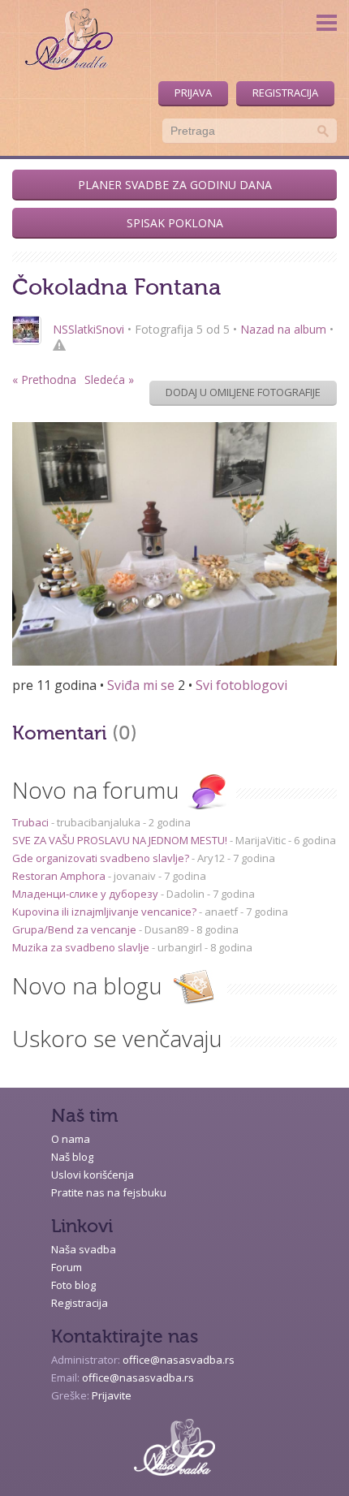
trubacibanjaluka (98, 822)
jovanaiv (135, 876)
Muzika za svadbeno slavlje (82, 947)
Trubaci (31, 822)
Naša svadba (83, 1249)
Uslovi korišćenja (92, 1174)
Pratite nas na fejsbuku (108, 1192)
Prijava (193, 92)
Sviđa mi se (140, 685)
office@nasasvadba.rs (179, 1359)
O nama (70, 1139)
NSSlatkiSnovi (88, 329)
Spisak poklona (175, 223)
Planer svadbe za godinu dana (175, 184)
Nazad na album (283, 329)
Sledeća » (109, 379)
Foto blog (73, 1285)
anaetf (221, 911)
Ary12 (211, 858)
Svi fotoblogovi (241, 685)
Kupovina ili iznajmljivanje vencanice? (105, 911)
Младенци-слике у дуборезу (86, 893)
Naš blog (72, 1156)
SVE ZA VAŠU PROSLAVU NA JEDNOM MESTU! (121, 840)
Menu (326, 22)
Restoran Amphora (60, 876)
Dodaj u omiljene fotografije (243, 392)
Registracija (285, 92)
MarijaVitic (260, 840)
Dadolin (185, 893)
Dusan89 (166, 929)
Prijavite (111, 1395)
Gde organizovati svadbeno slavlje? (102, 858)
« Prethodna (44, 379)
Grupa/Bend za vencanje (75, 929)
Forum (66, 1267)
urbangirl (179, 947)
